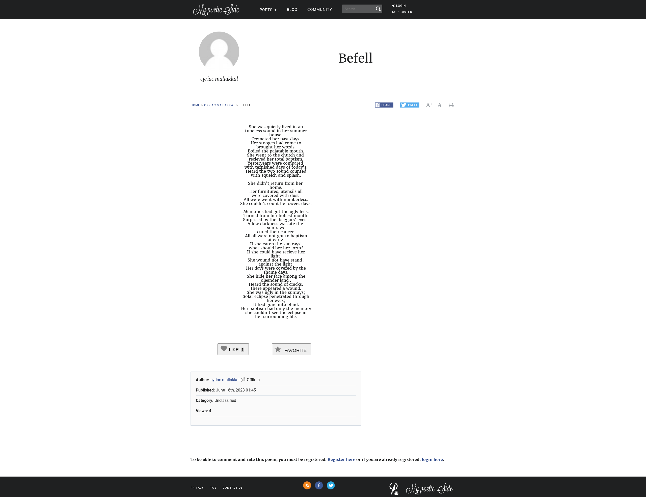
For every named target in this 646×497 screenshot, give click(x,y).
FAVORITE (295, 350)
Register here (341, 459)
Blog (292, 9)
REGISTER (404, 12)
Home (195, 105)
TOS (213, 487)
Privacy (197, 487)
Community (319, 9)
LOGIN (401, 6)
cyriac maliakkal (219, 105)
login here (432, 459)
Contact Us (233, 487)
